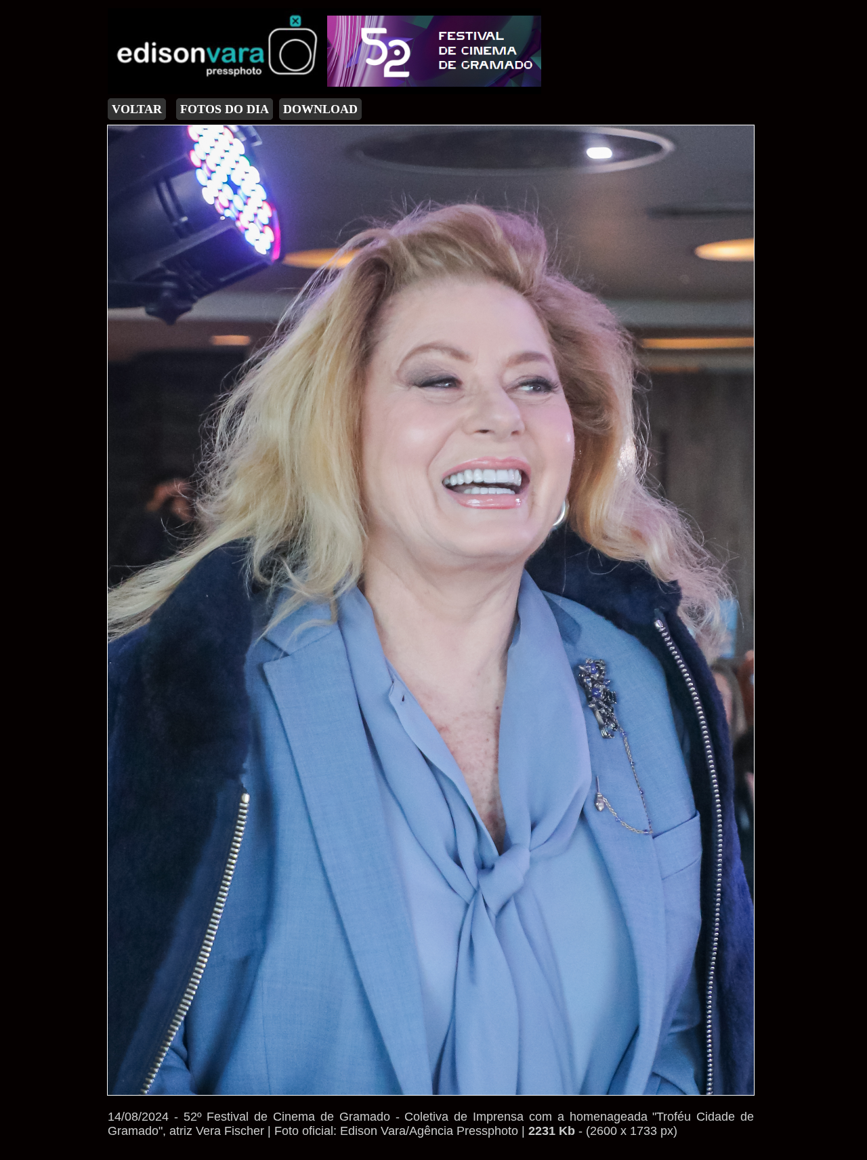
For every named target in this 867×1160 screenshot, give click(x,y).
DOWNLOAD (320, 109)
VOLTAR (137, 109)
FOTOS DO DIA (224, 109)
